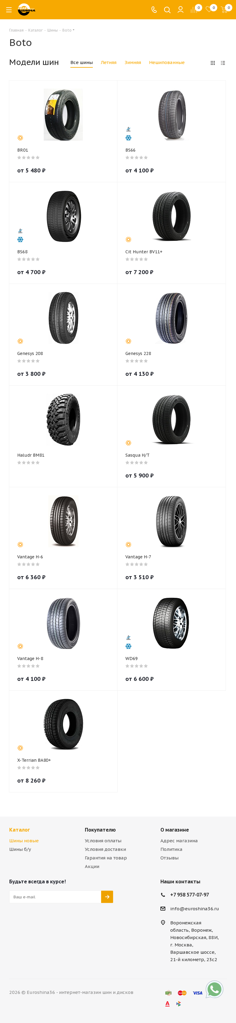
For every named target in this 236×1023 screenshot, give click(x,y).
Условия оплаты (103, 841)
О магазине (174, 830)
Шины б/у (20, 849)
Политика (171, 849)
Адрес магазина (179, 841)
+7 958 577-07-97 (189, 895)
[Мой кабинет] (180, 10)
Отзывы (169, 858)
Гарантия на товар (106, 858)
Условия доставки (105, 849)
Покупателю (100, 830)
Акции (92, 866)
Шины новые (24, 841)
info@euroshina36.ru (194, 909)
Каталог (19, 830)
